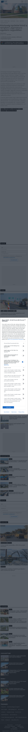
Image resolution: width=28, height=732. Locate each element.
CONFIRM (8, 407)
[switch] (23, 346)
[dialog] (14, 366)
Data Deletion (6, 411)
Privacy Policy (21, 411)
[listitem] (14, 343)
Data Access (14, 411)
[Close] (25, 320)
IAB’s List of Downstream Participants (15, 339)
